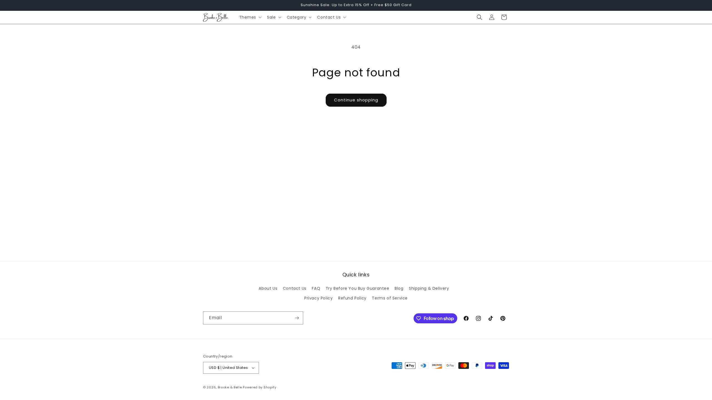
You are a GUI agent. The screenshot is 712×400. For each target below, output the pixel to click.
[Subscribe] (297, 317)
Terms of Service (390, 298)
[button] (250, 17)
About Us (268, 288)
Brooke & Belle (230, 387)
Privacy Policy (318, 298)
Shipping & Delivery (429, 288)
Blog (399, 288)
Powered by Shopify (259, 387)
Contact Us (294, 288)
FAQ (316, 288)
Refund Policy (352, 298)
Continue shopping (356, 100)
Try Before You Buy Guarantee (357, 288)
